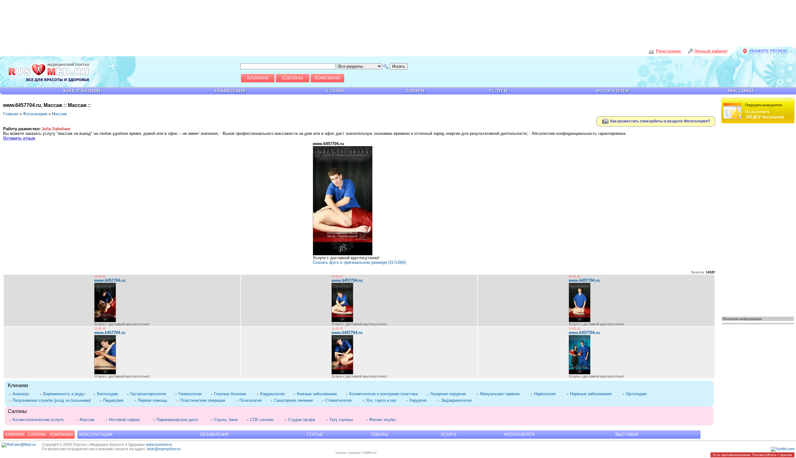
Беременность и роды (65, 394)
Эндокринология (457, 400)
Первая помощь (154, 400)
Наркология (547, 394)
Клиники (14, 434)
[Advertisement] (758, 218)
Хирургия (420, 400)
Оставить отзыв (19, 138)
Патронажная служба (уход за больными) (52, 400)
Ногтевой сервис (127, 419)
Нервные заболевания (593, 394)
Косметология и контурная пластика (384, 394)
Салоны (37, 434)
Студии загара (303, 419)
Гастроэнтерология (149, 394)
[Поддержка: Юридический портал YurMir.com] (782, 449)
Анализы (22, 394)
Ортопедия (638, 394)
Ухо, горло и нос (382, 400)
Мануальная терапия (502, 394)
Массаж (59, 114)
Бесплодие (108, 394)
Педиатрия (115, 400)
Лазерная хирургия (450, 394)
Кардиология (273, 394)
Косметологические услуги (41, 419)
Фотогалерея (35, 114)
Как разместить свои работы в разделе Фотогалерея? (659, 121)
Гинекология (191, 394)
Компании (61, 434)
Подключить (764, 111)
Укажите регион (768, 51)
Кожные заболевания (318, 394)
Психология (251, 400)
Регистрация (668, 51)
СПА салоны (264, 419)
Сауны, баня (227, 419)
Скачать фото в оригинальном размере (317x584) (359, 262)
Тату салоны (344, 419)
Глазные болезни (232, 394)
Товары (379, 434)
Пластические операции (204, 400)
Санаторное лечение (294, 400)
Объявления (214, 434)
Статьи (314, 434)
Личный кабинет (711, 51)
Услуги (448, 434)
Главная (10, 114)
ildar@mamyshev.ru (164, 449)
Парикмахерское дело (180, 419)
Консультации (95, 434)
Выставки (626, 434)
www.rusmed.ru (159, 444)
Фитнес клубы (383, 419)
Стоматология (340, 400)
